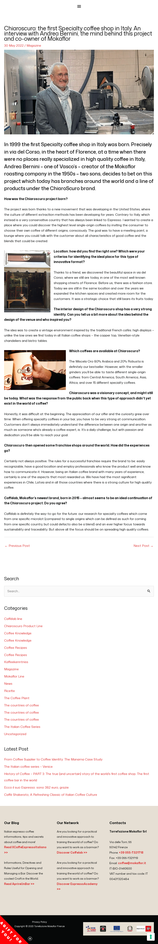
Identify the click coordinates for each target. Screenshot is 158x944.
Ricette (9, 690)
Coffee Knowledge (17, 633)
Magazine (34, 45)
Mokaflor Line (14, 676)
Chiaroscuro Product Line (23, 626)
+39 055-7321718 (131, 852)
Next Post (143, 545)
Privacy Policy (39, 922)
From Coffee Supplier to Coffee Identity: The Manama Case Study (53, 759)
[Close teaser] (30, 939)
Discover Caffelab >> (72, 852)
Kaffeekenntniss (16, 662)
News (8, 683)
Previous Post (17, 545)
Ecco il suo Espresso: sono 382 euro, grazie (36, 787)
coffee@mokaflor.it (132, 863)
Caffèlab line (13, 618)
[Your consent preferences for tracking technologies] (151, 937)
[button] (14, 929)
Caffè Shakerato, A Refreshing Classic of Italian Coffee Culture (50, 794)
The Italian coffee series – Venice (28, 766)
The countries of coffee (21, 705)
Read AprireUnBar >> (19, 884)
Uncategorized (15, 734)
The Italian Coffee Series (22, 726)
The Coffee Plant (16, 698)
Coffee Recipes (15, 647)
